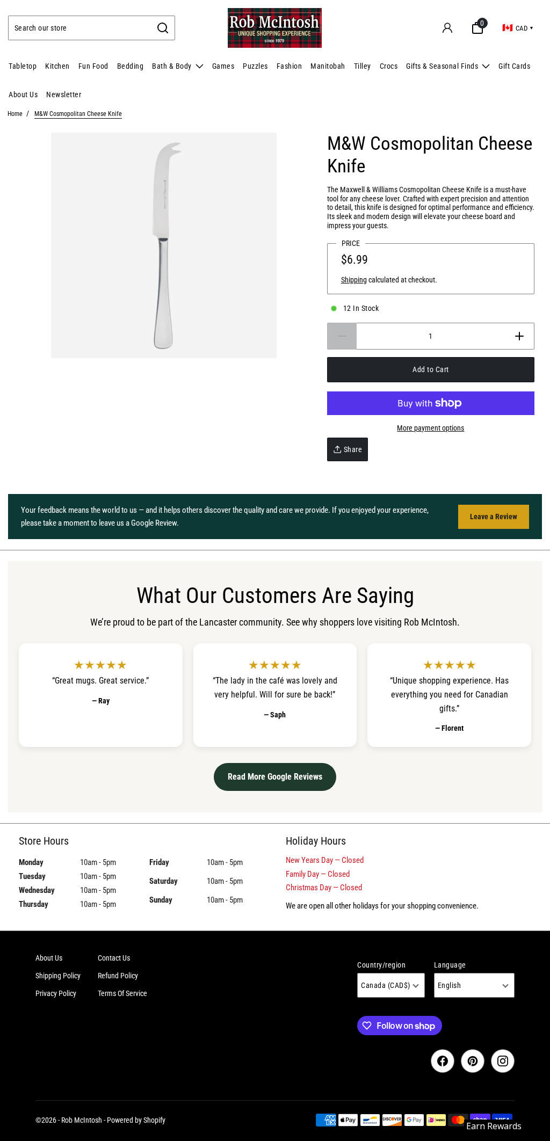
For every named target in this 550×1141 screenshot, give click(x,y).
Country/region (381, 965)
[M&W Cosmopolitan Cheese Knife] (164, 245)
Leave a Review (493, 516)
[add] (519, 336)
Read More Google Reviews (275, 777)
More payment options (430, 428)
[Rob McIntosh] (275, 28)
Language (450, 965)
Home (15, 114)
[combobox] (80, 28)
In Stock (361, 308)
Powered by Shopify (136, 1120)
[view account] (447, 28)
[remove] (342, 336)
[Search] (163, 28)
